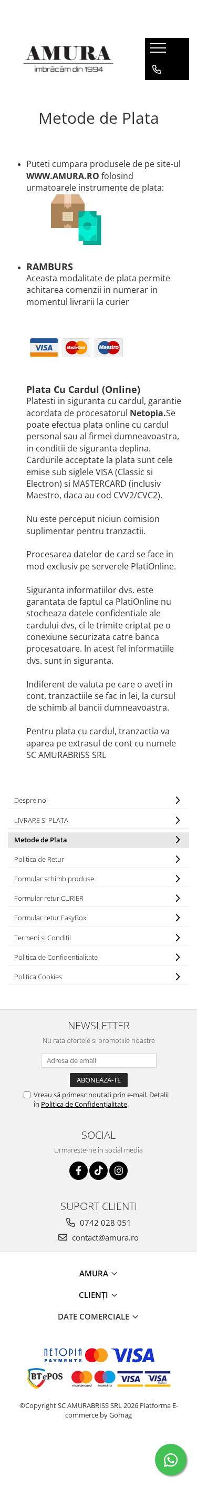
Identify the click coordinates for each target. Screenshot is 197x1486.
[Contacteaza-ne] (157, 69)
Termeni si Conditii (42, 937)
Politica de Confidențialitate (84, 1104)
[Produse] (159, 51)
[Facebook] (78, 1171)
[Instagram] (118, 1171)
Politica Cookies (38, 976)
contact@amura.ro (104, 1237)
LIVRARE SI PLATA (41, 820)
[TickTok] (98, 1171)
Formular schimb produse (54, 878)
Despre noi (31, 800)
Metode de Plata (40, 839)
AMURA (94, 1273)
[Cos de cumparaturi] (156, 90)
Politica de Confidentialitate (56, 957)
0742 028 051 (104, 1222)
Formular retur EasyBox (50, 917)
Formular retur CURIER (49, 898)
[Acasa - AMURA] (68, 59)
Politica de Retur (39, 859)
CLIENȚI (94, 1295)
